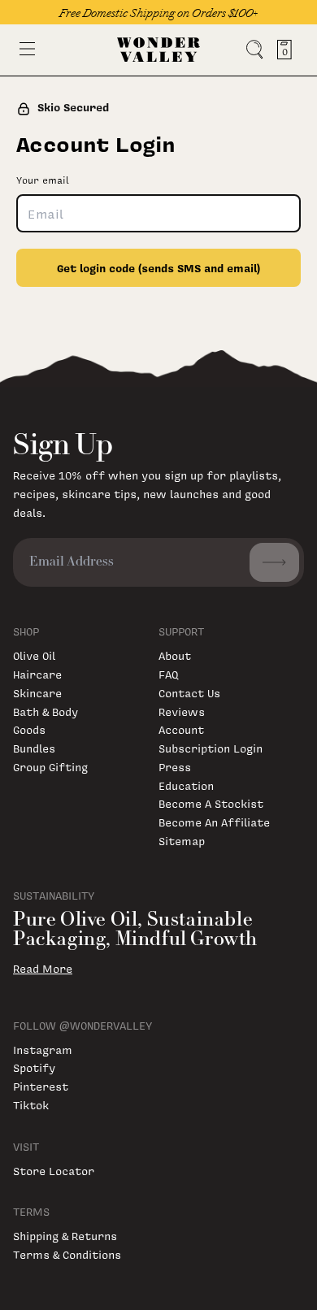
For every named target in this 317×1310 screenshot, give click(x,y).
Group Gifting (50, 766)
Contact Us (189, 693)
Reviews (181, 711)
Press (174, 766)
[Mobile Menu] (27, 48)
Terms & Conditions (67, 1254)
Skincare (37, 693)
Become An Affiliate (214, 822)
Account (181, 729)
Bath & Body (45, 711)
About (174, 655)
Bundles (34, 748)
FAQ (168, 674)
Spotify (34, 1067)
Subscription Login (210, 748)
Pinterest (40, 1086)
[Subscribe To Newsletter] (274, 562)
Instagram (42, 1049)
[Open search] (254, 49)
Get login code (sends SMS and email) (158, 267)
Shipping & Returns (65, 1235)
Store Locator (53, 1170)
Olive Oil (34, 655)
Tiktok (31, 1105)
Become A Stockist (210, 803)
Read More (42, 968)
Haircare (37, 674)
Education (186, 785)
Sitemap (181, 840)
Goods (29, 729)
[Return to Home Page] (158, 49)
